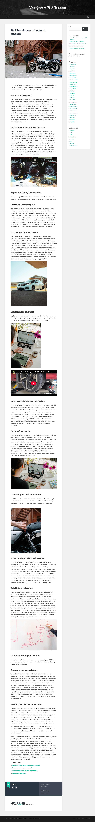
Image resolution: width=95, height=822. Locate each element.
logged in (20, 804)
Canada (71, 132)
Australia (72, 130)
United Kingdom (73, 145)
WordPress (37, 818)
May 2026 (72, 69)
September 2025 (73, 86)
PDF (71, 141)
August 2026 (73, 64)
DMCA (8, 17)
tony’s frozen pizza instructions (77, 41)
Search (70, 26)
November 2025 (73, 82)
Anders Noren (83, 818)
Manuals (45, 786)
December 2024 (73, 106)
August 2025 (73, 88)
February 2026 (73, 75)
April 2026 (72, 71)
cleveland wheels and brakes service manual (24, 770)
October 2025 (73, 84)
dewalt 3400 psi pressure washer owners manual (26, 765)
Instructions (72, 136)
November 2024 (73, 108)
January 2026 (73, 77)
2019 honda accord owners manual (28, 32)
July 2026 (72, 66)
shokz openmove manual (19, 773)
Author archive (13, 787)
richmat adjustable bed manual (77, 48)
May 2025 (72, 95)
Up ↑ (89, 818)
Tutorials (72, 143)
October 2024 (73, 111)
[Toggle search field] (88, 17)
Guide (71, 134)
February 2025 (73, 102)
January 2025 (73, 104)
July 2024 (72, 117)
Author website (16, 787)
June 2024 (72, 119)
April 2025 (72, 97)
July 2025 (72, 91)
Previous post (46, 790)
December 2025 (73, 80)
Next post (45, 793)
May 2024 (72, 122)
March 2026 (72, 73)
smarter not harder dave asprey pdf (78, 43)
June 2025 (72, 93)
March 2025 (72, 99)
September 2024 (73, 113)
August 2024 (73, 115)
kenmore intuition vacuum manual (22, 768)
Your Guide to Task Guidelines (47, 7)
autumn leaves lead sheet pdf (76, 46)
